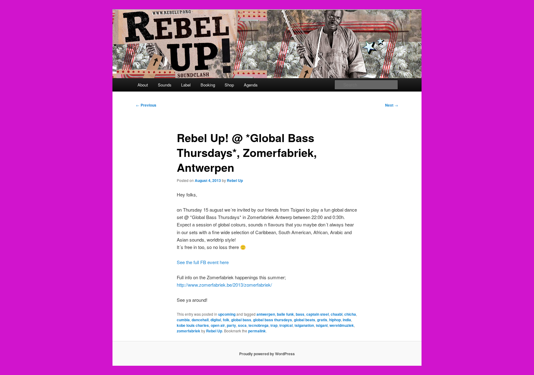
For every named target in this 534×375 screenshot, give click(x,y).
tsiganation (304, 325)
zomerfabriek (188, 331)
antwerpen (265, 314)
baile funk (285, 314)
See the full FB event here (203, 262)
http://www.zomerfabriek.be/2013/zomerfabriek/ (224, 284)
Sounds (165, 85)
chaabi (336, 314)
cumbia (183, 319)
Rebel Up (235, 180)
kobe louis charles (193, 325)
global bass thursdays (272, 319)
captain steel (317, 314)
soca (242, 325)
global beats (304, 319)
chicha (350, 314)
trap (274, 325)
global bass (241, 319)
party (231, 325)
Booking (208, 85)
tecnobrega (258, 325)
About (143, 85)
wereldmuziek (341, 325)
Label (186, 85)
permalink (257, 331)
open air (218, 325)
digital (215, 319)
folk (226, 319)
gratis (322, 319)
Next (391, 105)
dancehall (200, 319)
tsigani (322, 325)
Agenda (250, 85)
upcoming (226, 314)
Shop (229, 85)
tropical (286, 325)
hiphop (335, 319)
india (347, 319)
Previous (146, 105)
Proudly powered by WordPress (267, 353)
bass (300, 314)
